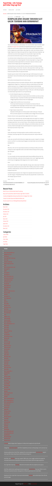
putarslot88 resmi (7, 285)
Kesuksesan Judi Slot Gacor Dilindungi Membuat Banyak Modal (14, 201)
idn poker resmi (7, 305)
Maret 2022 (5, 228)
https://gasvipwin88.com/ (9, 402)
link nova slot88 (7, 292)
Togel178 (5, 374)
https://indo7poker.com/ (8, 276)
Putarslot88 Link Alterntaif (8, 433)
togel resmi (6, 420)
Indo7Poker (6, 309)
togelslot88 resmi (7, 287)
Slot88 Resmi (6, 333)
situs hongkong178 (7, 298)
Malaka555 (6, 340)
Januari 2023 (5, 223)
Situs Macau (6, 256)
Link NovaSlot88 (7, 385)
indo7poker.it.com (7, 307)
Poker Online (5, 239)
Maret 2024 (5, 207)
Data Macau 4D (7, 365)
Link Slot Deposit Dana (8, 336)
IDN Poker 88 (6, 338)
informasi (6, 294)
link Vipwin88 (6, 429)
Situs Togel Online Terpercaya (9, 258)
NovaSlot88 (6, 387)
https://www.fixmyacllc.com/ (9, 323)
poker (5, 300)
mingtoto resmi (7, 316)
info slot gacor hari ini (16, 46)
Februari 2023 (5, 221)
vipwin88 (5, 396)
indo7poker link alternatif (8, 278)
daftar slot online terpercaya (9, 291)
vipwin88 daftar (7, 373)
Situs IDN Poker (7, 360)
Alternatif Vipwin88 (7, 436)
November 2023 (6, 211)
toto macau (6, 415)
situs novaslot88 (7, 320)
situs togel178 (6, 269)
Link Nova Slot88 (7, 376)
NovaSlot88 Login (7, 378)
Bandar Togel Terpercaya (8, 263)
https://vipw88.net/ (7, 322)
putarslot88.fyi (6, 384)
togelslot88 (6, 409)
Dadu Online (6, 362)
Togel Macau (6, 353)
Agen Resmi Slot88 (7, 311)
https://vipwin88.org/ (8, 331)
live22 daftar (6, 303)
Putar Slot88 (6, 325)
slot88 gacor (6, 289)
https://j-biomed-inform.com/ (9, 267)
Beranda (5, 10)
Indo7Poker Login (7, 356)
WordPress (25, 484)
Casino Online (5, 234)
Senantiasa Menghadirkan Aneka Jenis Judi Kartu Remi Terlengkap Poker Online (17, 196)
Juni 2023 (4, 216)
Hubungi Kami (11, 10)
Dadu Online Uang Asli (13, 448)
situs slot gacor (7, 405)
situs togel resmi (7, 404)
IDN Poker (13, 458)
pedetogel (6, 425)
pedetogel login (7, 422)
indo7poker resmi (7, 282)
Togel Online (5, 244)
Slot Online (12, 179)
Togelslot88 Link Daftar (8, 280)
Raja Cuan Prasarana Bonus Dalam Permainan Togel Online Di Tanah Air (16, 193)
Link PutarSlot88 (7, 382)
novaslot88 (6, 418)
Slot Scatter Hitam (7, 312)
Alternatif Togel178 (7, 416)
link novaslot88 (7, 343)
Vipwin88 (5, 391)
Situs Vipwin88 (6, 334)
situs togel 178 (6, 296)
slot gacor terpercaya (8, 261)
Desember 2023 (6, 209)
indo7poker (6, 358)
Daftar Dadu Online (7, 367)
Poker (5, 265)
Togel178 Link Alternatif (8, 393)
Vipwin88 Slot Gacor (8, 254)
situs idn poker (7, 349)
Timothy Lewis (18, 16)
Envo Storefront (34, 484)
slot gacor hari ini (7, 440)
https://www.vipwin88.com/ (9, 252)
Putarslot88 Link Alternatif (8, 431)
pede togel (6, 364)
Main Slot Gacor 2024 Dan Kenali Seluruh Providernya (13, 191)
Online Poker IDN (7, 347)
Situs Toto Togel (7, 342)
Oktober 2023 (5, 214)
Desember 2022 (6, 226)
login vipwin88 (6, 394)
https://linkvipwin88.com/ (9, 400)
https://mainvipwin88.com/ (9, 398)
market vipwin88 (7, 318)
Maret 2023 (5, 219)
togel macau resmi (7, 345)
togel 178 (5, 302)
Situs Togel (6, 260)
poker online (6, 354)
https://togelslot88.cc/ (8, 371)
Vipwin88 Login (7, 413)
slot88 (5, 271)
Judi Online (18, 10)
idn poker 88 (6, 283)
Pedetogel (6, 443)
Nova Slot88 (6, 380)
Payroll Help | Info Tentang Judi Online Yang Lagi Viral (12, 4)
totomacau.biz (6, 407)
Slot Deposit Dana (7, 411)
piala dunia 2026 (7, 438)
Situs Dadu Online (39, 452)
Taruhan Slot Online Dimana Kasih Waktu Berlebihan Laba (13, 198)
